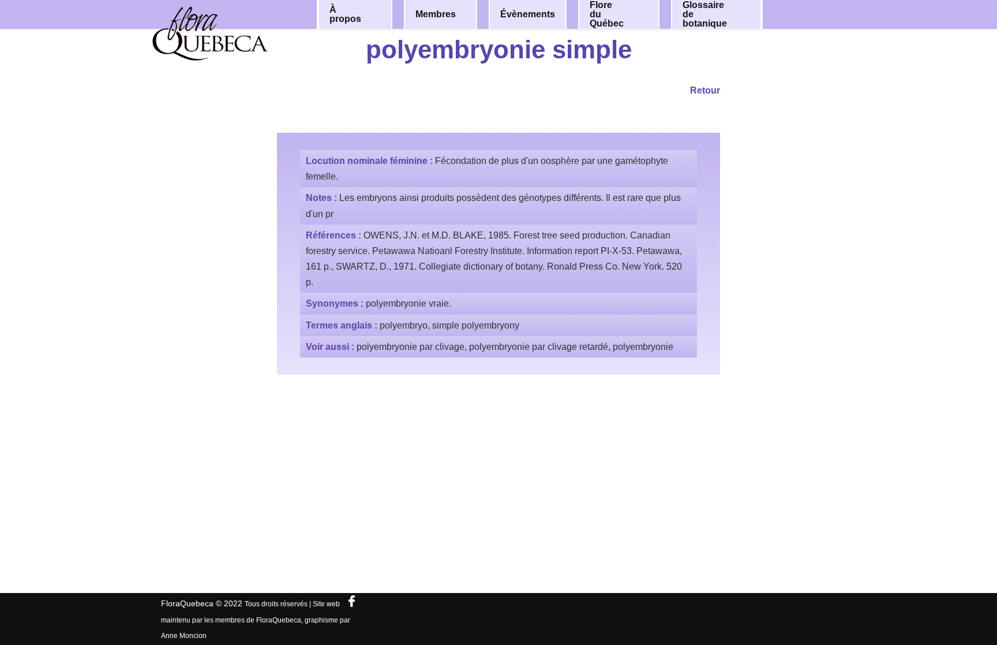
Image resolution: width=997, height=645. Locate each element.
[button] (375, 14)
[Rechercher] (814, 13)
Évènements (527, 14)
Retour (705, 90)
